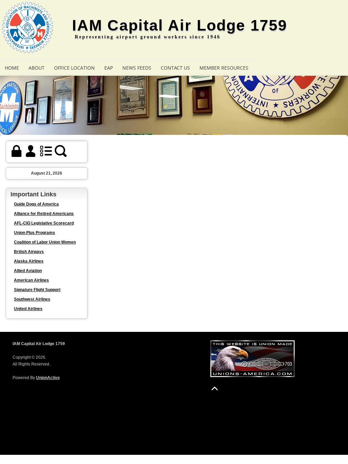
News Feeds (136, 68)
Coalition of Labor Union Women (45, 242)
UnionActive (48, 377)
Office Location (74, 68)
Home (12, 68)
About (37, 68)
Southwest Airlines (32, 299)
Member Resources (223, 68)
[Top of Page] (214, 388)
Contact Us (175, 68)
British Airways (29, 251)
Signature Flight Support (37, 289)
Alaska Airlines (29, 261)
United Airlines (28, 308)
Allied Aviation (28, 270)
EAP (108, 68)
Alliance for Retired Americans (44, 213)
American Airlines (31, 280)
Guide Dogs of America (36, 204)
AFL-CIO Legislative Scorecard (44, 223)
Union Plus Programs (34, 232)
